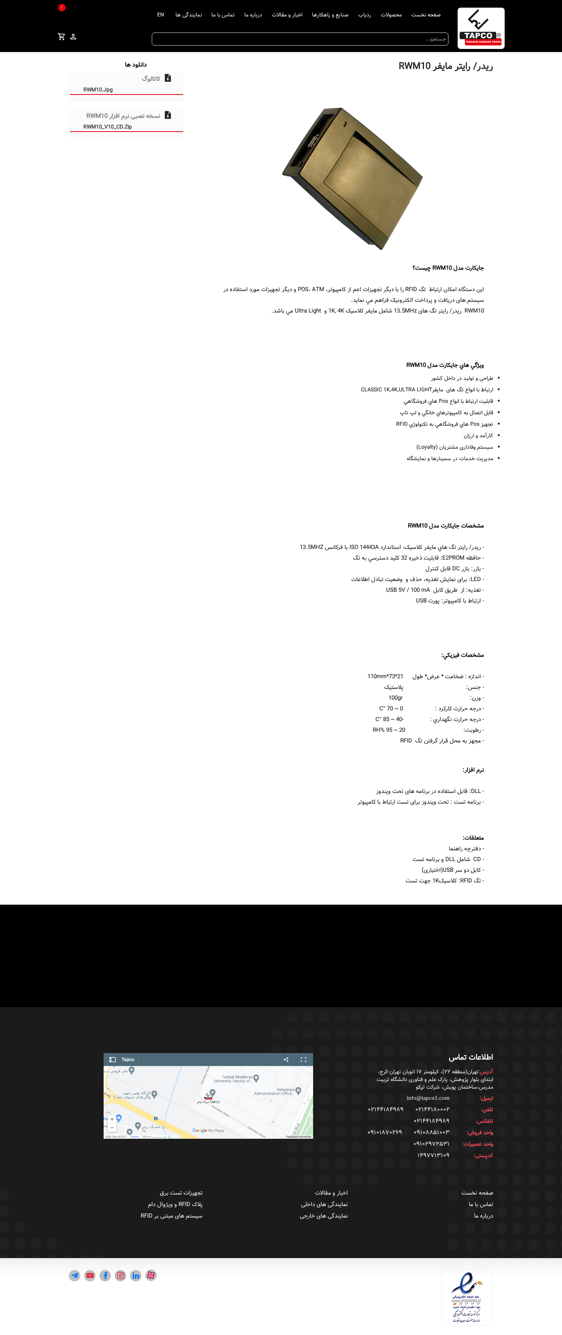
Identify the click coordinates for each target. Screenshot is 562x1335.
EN (160, 15)
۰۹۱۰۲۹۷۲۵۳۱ (431, 1144)
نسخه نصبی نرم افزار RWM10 (121, 120)
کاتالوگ (121, 83)
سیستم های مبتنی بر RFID (172, 1216)
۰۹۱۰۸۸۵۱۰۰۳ (432, 1132)
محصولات (391, 15)
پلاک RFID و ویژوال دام (175, 1204)
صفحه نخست (426, 15)
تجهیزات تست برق (181, 1193)
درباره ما (253, 15)
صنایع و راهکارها (330, 15)
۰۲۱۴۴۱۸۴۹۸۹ (386, 1110)
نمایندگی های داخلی (324, 1204)
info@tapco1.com (428, 1098)
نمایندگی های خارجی (324, 1216)
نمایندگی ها (188, 15)
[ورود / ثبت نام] (73, 37)
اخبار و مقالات (287, 15)
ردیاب (364, 15)
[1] (61, 37)
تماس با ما (223, 15)
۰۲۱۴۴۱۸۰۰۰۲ (432, 1110)
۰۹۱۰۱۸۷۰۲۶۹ (384, 1132)
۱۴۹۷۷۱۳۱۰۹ (433, 1155)
